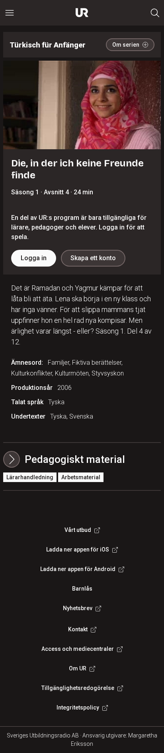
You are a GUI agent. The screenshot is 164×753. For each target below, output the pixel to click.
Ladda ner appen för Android (77, 569)
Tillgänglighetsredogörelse (77, 688)
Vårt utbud (77, 530)
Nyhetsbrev (77, 608)
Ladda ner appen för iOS (77, 549)
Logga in (34, 258)
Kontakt (78, 629)
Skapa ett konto (93, 258)
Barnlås (82, 588)
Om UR (77, 668)
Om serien (125, 45)
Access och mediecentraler (77, 649)
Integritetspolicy (78, 707)
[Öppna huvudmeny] (9, 13)
